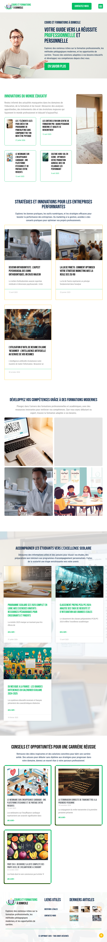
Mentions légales (51, 909)
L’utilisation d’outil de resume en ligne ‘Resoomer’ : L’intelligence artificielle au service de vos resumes (27, 351)
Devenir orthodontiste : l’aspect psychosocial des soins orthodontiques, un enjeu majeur (25, 271)
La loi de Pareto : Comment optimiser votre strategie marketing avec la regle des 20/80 (77, 271)
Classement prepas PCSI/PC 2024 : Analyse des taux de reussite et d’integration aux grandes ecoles (76, 608)
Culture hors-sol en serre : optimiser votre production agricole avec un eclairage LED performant (59, 162)
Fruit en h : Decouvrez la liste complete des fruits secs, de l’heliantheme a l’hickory (25, 866)
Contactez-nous (50, 915)
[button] (100, 6)
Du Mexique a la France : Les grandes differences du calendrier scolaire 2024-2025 (25, 690)
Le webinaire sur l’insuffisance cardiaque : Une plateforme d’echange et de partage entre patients (22, 163)
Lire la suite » (11, 632)
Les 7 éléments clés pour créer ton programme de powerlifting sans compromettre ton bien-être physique (23, 128)
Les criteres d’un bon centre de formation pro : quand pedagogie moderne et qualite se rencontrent (55, 125)
